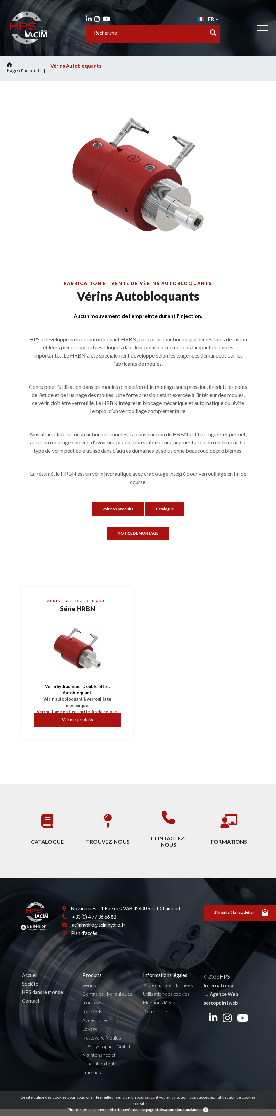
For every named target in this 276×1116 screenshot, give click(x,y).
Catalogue (165, 509)
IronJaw (91, 1002)
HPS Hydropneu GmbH (106, 1046)
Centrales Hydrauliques (107, 994)
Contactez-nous (168, 841)
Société (30, 984)
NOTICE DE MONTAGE (138, 533)
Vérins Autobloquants (75, 66)
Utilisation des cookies (166, 994)
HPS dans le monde (42, 992)
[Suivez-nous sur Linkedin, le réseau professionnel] (89, 19)
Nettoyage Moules (101, 1038)
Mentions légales (161, 1002)
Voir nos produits (77, 719)
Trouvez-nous (108, 841)
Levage (90, 1029)
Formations (229, 841)
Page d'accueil (23, 70)
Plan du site (155, 1011)
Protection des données (168, 985)
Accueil (29, 975)
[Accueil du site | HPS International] (28, 27)
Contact (31, 1001)
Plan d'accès (84, 933)
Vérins (89, 985)
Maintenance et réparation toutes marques (101, 1063)
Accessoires (95, 1020)
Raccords (92, 1011)
